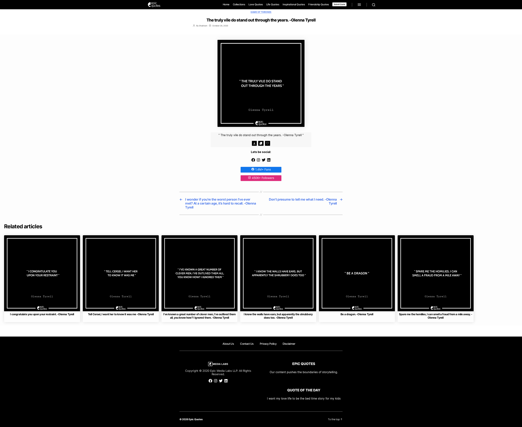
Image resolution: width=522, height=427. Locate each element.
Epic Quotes (196, 419)
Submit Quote (339, 4)
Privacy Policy (268, 343)
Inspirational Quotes (294, 4)
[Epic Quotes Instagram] (258, 161)
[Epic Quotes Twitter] (263, 161)
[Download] (254, 143)
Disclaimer (289, 343)
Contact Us (247, 343)
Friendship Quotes (318, 4)
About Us (228, 343)
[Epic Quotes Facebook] (253, 161)
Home (226, 4)
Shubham (203, 25)
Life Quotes (272, 4)
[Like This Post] (267, 143)
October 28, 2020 (220, 25)
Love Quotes (255, 4)
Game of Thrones (261, 12)
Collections (239, 4)
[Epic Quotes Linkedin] (269, 161)
